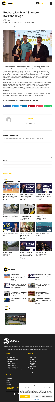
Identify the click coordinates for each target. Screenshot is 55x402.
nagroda (11, 26)
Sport (6, 22)
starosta (33, 26)
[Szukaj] (37, 3)
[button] (52, 385)
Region (8, 353)
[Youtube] (42, 3)
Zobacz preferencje (47, 396)
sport (28, 26)
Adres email (6, 167)
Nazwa (5, 160)
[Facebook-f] (14, 394)
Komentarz (6, 142)
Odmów (36, 396)
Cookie (35, 399)
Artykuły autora (30, 123)
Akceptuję (25, 396)
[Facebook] (40, 3)
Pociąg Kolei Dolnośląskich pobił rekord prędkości (25, 216)
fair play (6, 26)
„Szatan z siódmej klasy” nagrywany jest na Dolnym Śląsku (27, 235)
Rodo (38, 399)
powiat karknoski (20, 26)
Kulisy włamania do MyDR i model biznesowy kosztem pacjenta (27, 196)
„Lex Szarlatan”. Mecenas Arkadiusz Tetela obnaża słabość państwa (43, 196)
